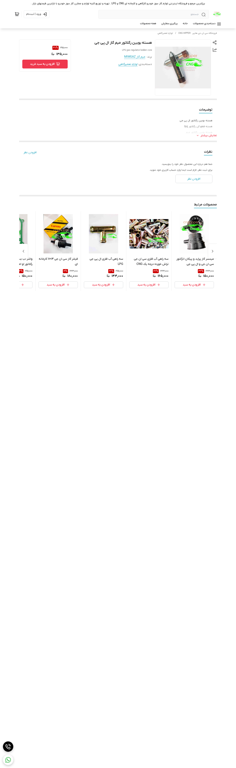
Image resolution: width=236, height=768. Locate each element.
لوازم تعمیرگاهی (165, 33)
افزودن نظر (30, 152)
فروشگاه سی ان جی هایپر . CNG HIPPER (197, 33)
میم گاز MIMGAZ (134, 57)
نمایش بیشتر (209, 135)
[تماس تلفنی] (8, 746)
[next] (23, 251)
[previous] (212, 251)
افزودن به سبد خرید (42, 64)
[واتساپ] (8, 760)
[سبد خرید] (17, 14)
